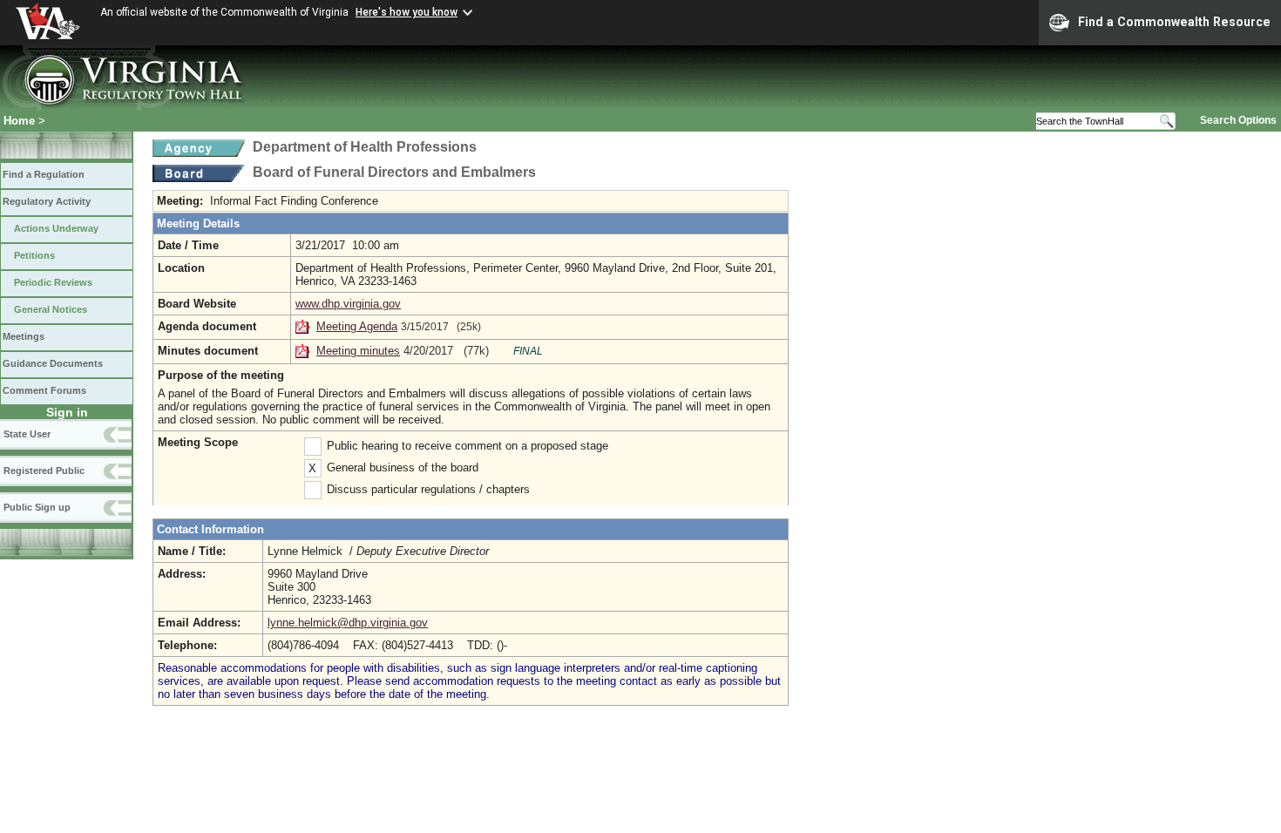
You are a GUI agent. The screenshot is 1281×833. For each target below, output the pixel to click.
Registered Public (44, 470)
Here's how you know (407, 12)
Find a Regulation (44, 174)
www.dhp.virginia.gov (348, 303)
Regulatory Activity (47, 201)
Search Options (1238, 120)
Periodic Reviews (53, 282)
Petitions (34, 255)
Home (19, 120)
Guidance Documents (53, 363)
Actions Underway (56, 228)
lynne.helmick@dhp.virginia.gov (348, 622)
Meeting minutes (358, 350)
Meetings (23, 336)
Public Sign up (37, 507)
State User (27, 434)
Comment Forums (44, 390)
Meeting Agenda (356, 326)
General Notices (50, 309)
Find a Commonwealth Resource (1174, 22)
